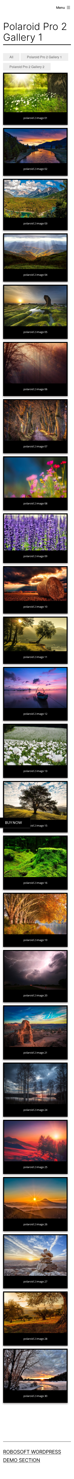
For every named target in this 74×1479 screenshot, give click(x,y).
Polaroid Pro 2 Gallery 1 (44, 57)
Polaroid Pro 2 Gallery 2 (26, 66)
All (11, 57)
